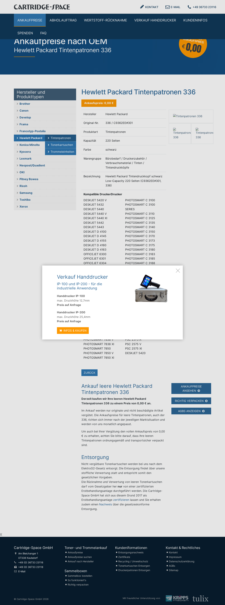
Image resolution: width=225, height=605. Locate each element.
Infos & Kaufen (74, 330)
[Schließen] (178, 270)
